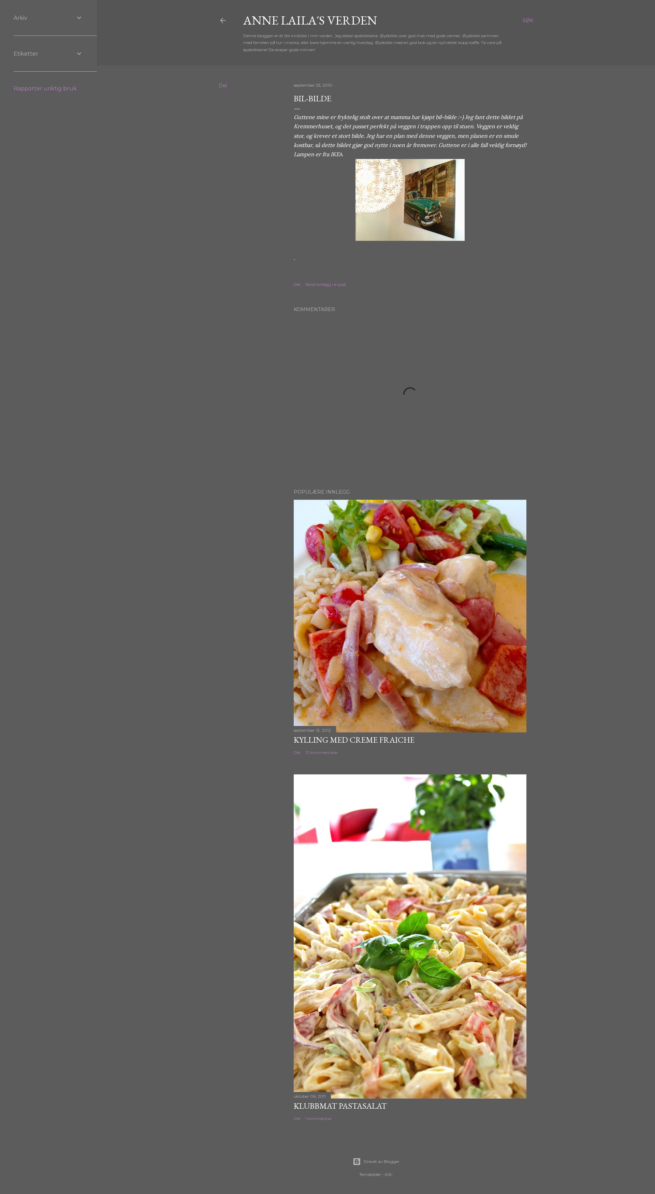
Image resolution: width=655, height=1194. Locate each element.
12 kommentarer (321, 752)
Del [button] (223, 86)
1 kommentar (318, 1118)
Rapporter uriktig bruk (45, 88)
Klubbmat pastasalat (340, 1106)
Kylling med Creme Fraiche (354, 739)
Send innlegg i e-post (325, 284)
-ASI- (388, 1174)
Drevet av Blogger (381, 1161)
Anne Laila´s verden (310, 20)
